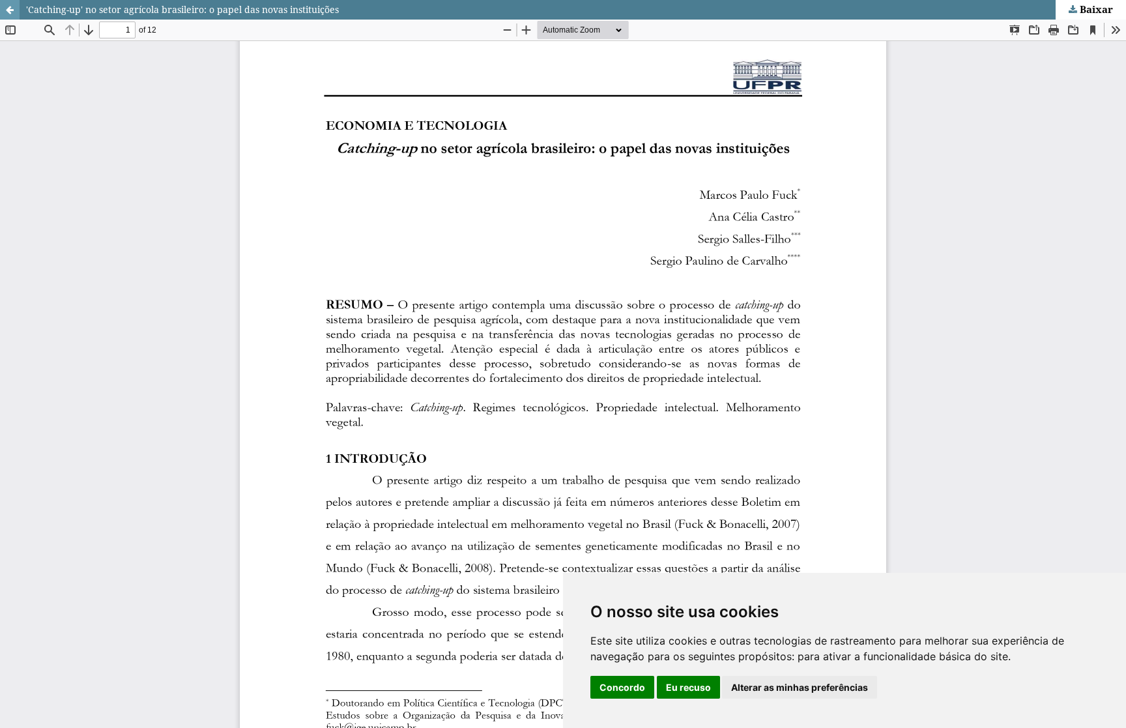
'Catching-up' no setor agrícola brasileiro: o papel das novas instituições (182, 9)
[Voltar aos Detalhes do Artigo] (10, 10)
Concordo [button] (622, 687)
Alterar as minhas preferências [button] (799, 687)
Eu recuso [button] (688, 687)
